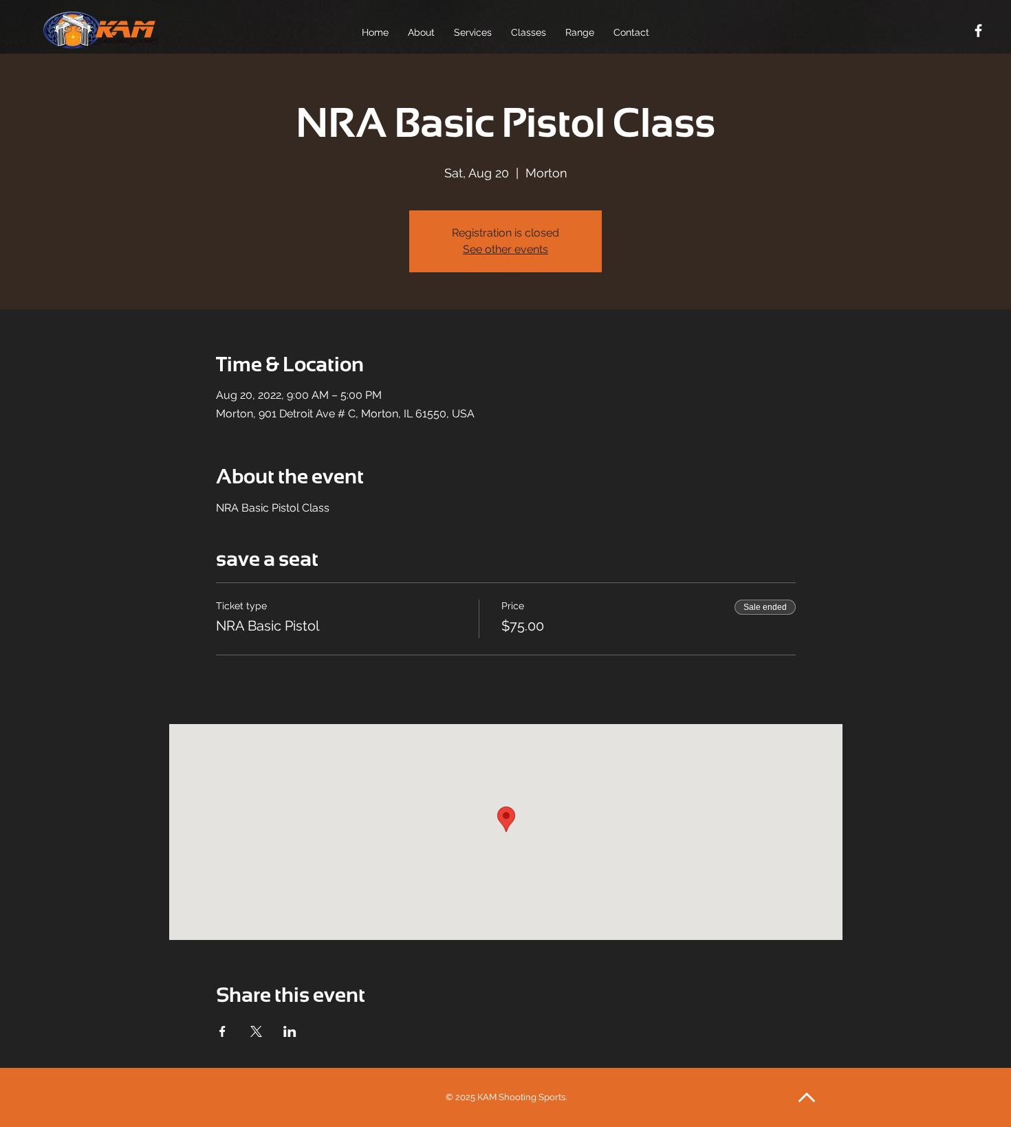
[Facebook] (978, 30)
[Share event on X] (256, 1031)
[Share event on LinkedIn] (289, 1031)
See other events (505, 249)
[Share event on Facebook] (222, 1031)
